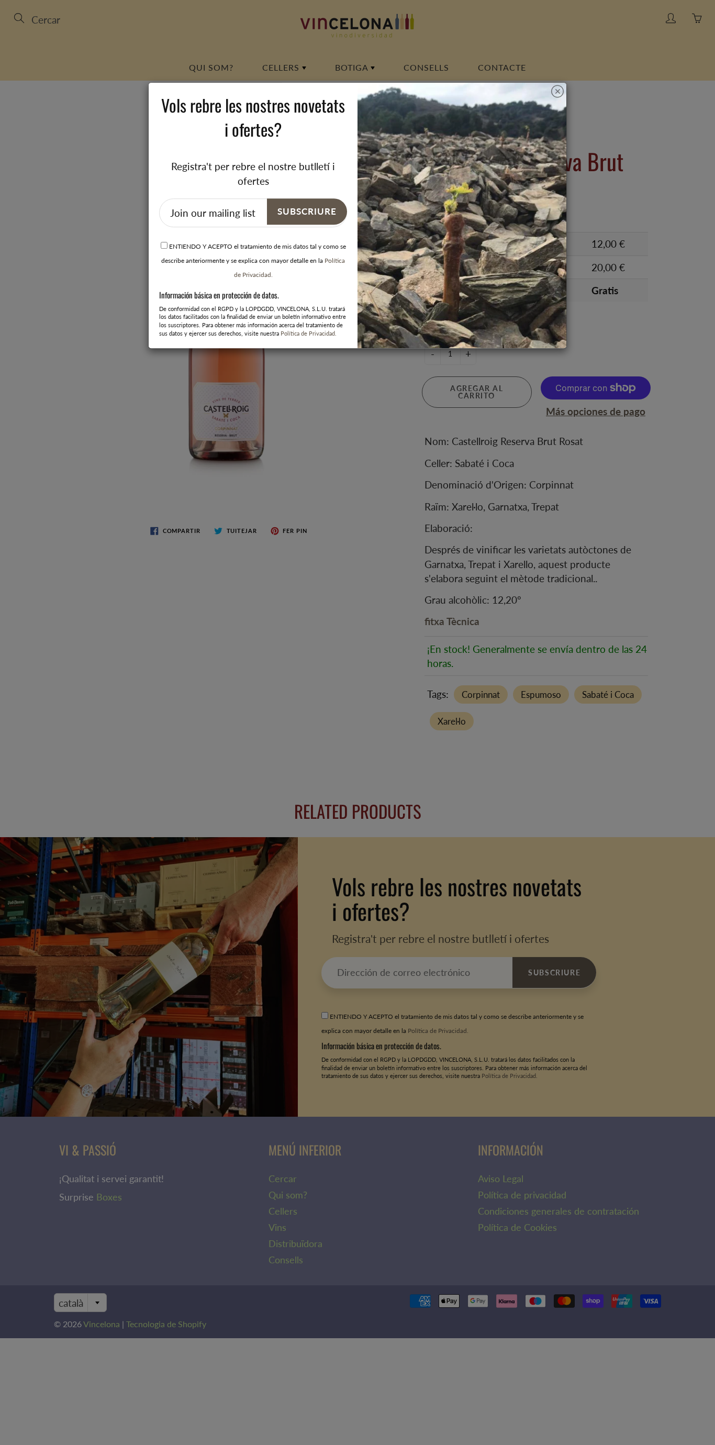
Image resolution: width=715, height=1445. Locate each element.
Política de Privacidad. (309, 333)
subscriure (307, 211)
